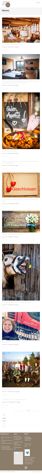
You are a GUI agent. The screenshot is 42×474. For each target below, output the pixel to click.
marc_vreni (5, 85)
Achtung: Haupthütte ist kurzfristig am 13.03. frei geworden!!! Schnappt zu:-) (17, 302)
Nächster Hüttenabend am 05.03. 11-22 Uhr (10, 389)
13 (33, 410)
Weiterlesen (5, 49)
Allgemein (16, 85)
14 (36, 410)
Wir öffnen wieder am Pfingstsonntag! (9, 151)
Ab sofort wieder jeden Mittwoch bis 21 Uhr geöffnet (12, 44)
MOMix (17, 471)
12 (31, 410)
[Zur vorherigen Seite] (14, 411)
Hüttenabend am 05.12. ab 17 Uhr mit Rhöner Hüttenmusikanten (14, 399)
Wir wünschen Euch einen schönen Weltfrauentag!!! (12, 234)
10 (26, 410)
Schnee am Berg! (5, 342)
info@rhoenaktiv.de (28, 443)
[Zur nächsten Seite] (38, 411)
